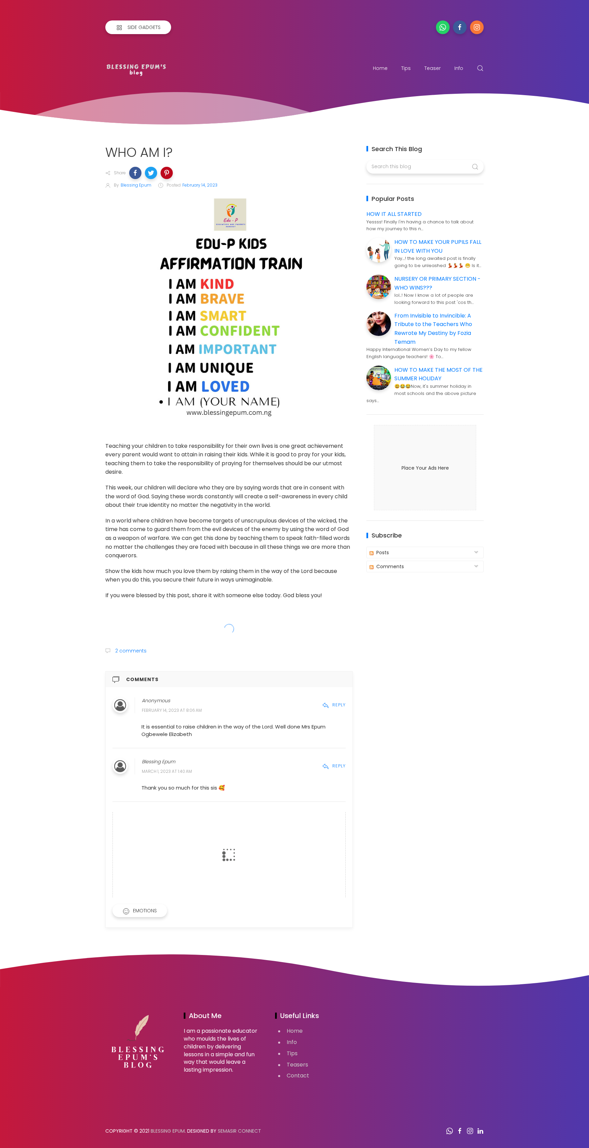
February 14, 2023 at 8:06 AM (172, 710)
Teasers (297, 1065)
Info (458, 68)
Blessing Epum (168, 1131)
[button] (135, 173)
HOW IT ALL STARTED (394, 214)
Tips (406, 68)
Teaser (432, 68)
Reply (339, 705)
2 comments (130, 650)
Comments (389, 566)
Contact (298, 1075)
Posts (382, 552)
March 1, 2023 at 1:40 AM (167, 771)
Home (380, 68)
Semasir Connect (239, 1131)
